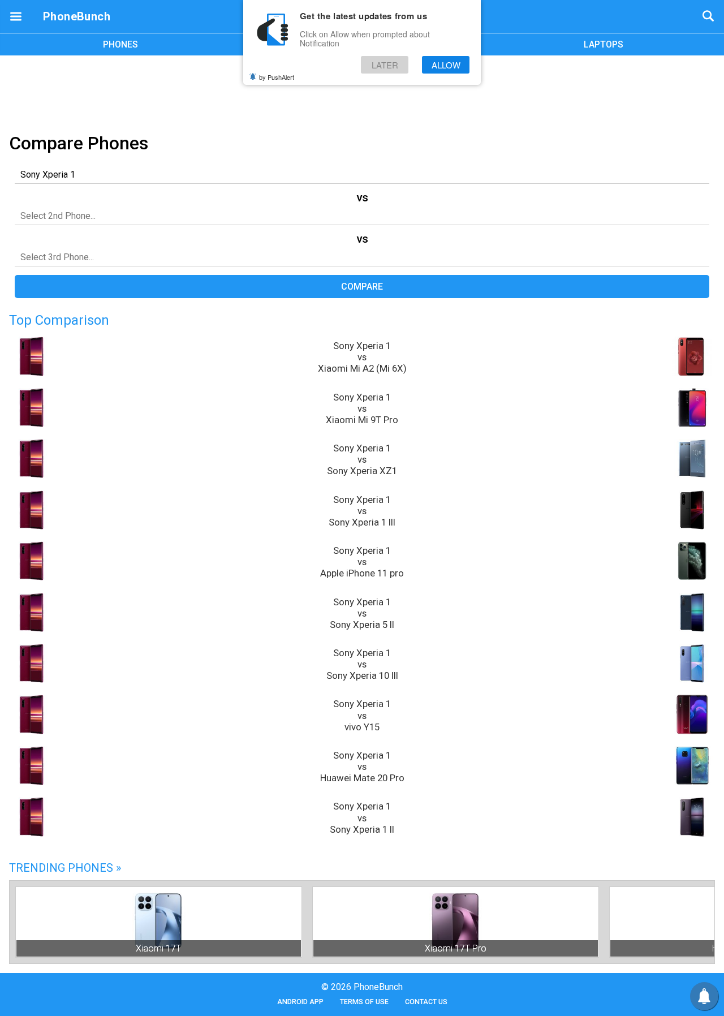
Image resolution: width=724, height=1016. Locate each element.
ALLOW (446, 65)
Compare (362, 286)
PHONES (120, 44)
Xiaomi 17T (158, 948)
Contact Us (426, 1001)
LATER (385, 65)
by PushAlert (276, 76)
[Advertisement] (362, 92)
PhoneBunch (76, 16)
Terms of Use (364, 1001)
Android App (300, 1001)
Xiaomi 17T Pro (455, 948)
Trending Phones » (65, 868)
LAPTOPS (603, 44)
